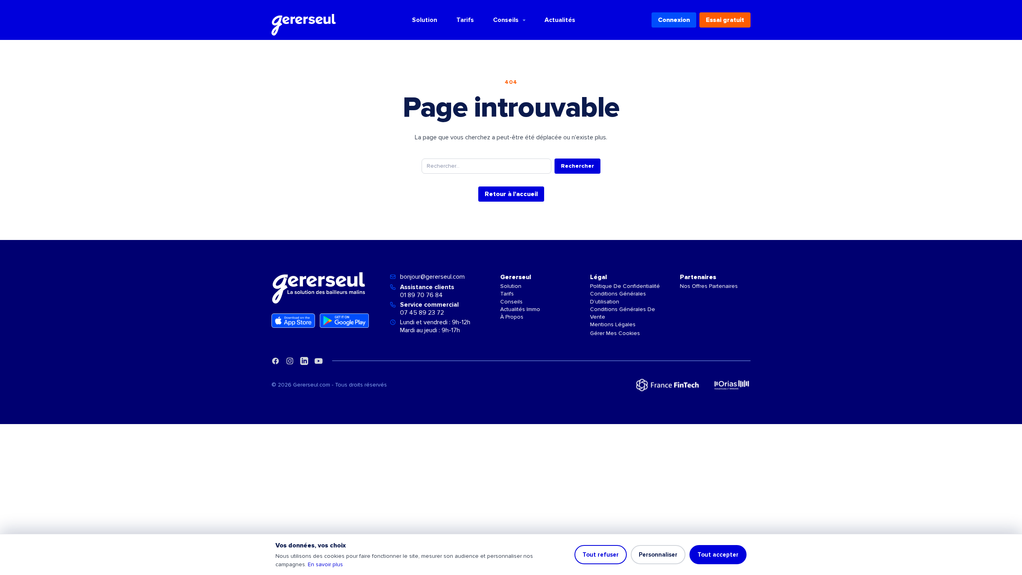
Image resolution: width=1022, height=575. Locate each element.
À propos (511, 316)
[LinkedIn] (304, 361)
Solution (424, 20)
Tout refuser (600, 554)
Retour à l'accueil (511, 194)
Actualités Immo (520, 309)
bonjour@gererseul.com (432, 277)
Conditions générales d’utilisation (618, 297)
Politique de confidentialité (625, 286)
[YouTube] (319, 361)
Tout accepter (718, 554)
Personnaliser (658, 554)
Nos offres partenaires (709, 286)
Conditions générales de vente (622, 313)
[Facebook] (275, 361)
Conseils (506, 20)
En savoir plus (325, 564)
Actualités (560, 20)
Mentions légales (613, 324)
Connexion (674, 20)
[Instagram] (290, 361)
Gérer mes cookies (615, 333)
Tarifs (465, 20)
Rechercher (577, 166)
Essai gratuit (725, 20)
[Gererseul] (303, 20)
